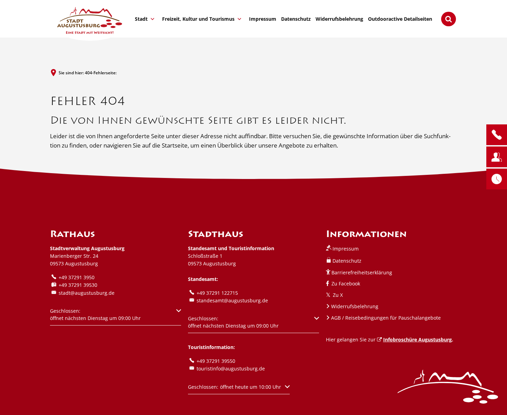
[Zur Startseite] (89, 20)
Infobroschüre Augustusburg (417, 339)
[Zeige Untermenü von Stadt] (152, 19)
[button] (115, 316)
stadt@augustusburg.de (87, 293)
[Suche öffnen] (448, 19)
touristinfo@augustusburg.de (231, 368)
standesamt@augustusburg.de (232, 300)
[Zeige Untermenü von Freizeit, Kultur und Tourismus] (239, 19)
